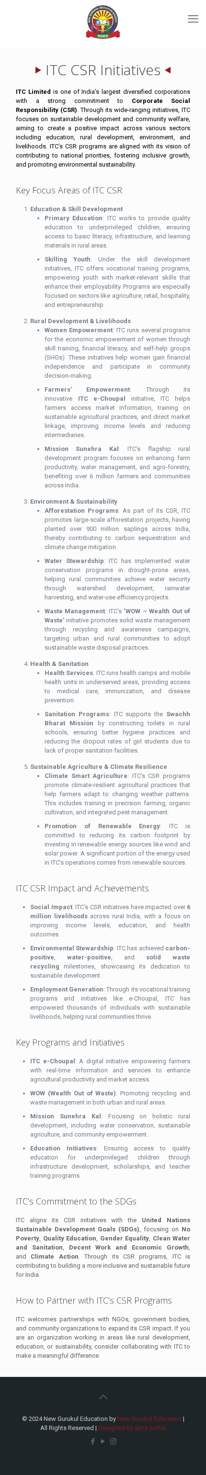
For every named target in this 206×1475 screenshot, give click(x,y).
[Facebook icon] (93, 1441)
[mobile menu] (193, 19)
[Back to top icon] (103, 1397)
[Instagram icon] (113, 1441)
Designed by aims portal (132, 1427)
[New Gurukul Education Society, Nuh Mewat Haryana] (103, 21)
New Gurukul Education (149, 1418)
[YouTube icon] (103, 1441)
